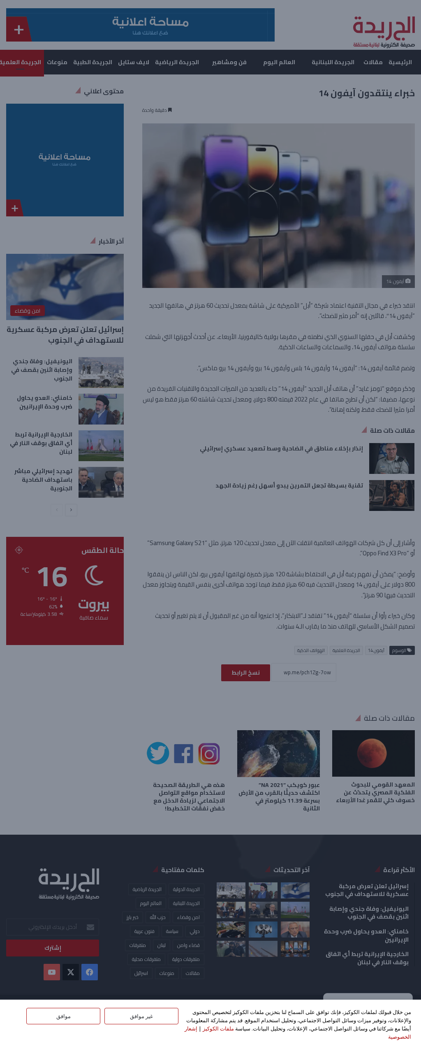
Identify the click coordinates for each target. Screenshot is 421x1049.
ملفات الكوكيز (218, 1028)
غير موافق (141, 1016)
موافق (63, 1016)
